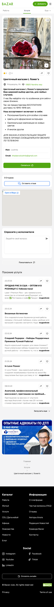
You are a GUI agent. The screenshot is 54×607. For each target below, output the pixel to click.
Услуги (27, 10)
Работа (6, 10)
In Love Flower (12, 366)
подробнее (44, 298)
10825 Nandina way (34, 84)
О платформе (35, 500)
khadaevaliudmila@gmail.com (24, 155)
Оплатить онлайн (28, 576)
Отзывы (33, 511)
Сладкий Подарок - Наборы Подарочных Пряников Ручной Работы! (27, 340)
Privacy (5, 592)
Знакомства (8, 529)
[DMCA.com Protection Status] (47, 584)
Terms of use (46, 592)
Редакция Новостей (39, 523)
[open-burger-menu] (50, 4)
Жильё (5, 505)
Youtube (10, 559)
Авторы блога (36, 517)
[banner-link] (27, 437)
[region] (27, 43)
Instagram (10, 553)
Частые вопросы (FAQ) (40, 505)
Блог (4, 540)
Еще (46, 10)
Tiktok (35, 559)
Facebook (37, 553)
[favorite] (48, 73)
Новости (6, 534)
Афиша (5, 523)
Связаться (25, 165)
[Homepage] (7, 4)
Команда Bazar (36, 529)
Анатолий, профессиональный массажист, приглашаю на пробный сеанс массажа (24, 393)
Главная (27, 461)
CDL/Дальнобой (10, 517)
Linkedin (10, 565)
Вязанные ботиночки (16, 313)
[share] (41, 73)
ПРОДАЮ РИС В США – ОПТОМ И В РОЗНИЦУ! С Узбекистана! (23, 287)
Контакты (33, 534)
